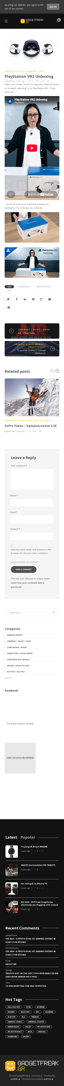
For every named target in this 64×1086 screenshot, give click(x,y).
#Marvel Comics (15, 1022)
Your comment (19, 465)
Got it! (53, 6)
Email (13, 512)
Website (15, 529)
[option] (32, 405)
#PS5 (30, 1032)
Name (14, 495)
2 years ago (25, 851)
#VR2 (9, 290)
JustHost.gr (48, 1079)
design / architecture (18, 665)
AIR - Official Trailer (26, 333)
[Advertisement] (20, 798)
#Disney (11, 1012)
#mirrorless (13, 1027)
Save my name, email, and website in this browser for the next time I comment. (31, 551)
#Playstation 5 (15, 1032)
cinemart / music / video (34, 329)
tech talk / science (39, 420)
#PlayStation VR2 (44, 287)
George (8, 970)
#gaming (49, 1012)
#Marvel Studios (36, 1022)
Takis (7, 982)
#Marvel (35, 1017)
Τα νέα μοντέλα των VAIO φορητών (25, 986)
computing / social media (20, 653)
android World (24, 344)
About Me (10, 964)
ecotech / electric (16, 671)
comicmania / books (17, 647)
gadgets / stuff (15, 71)
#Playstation (24, 287)
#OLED (28, 1027)
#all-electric (14, 1007)
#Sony (26, 1037)
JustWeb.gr (15, 1079)
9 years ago (20, 431)
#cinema (40, 1007)
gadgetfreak (10, 81)
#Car (28, 1007)
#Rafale (42, 1032)
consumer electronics (18, 659)
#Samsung (12, 1037)
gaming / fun (35, 71)
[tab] (11, 837)
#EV (37, 1012)
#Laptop (12, 1017)
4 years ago (20, 81)
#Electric (25, 1012)
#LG (23, 1017)
